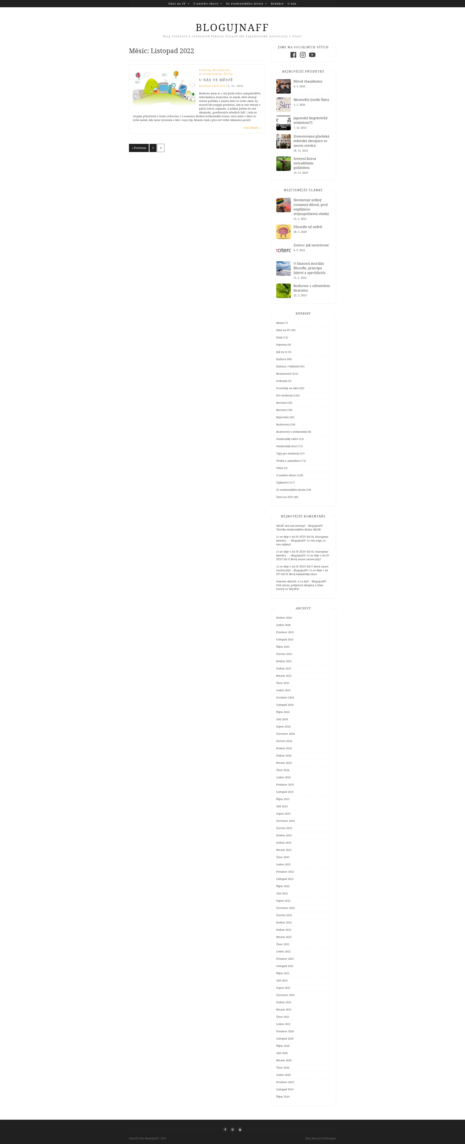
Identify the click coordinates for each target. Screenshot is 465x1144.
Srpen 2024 (283, 726)
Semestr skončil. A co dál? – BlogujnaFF (301, 581)
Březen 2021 (284, 1009)
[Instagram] (303, 57)
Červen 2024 (284, 741)
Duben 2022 (283, 929)
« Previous (139, 148)
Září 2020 (282, 1053)
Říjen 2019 (283, 1096)
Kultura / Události (287, 366)
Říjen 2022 (283, 886)
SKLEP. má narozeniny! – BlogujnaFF (299, 525)
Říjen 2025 (283, 646)
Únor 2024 (282, 770)
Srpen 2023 (283, 813)
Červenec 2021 (285, 995)
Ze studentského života (244, 3)
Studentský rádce (287, 439)
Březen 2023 (284, 849)
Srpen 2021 (283, 987)
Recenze (281, 402)
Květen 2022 (284, 922)
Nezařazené (221, 70)
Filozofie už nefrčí (308, 227)
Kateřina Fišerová (212, 86)
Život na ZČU (284, 497)
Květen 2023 (284, 835)
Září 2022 (282, 893)
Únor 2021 (282, 1016)
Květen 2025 (284, 661)
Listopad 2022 (285, 879)
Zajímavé (282, 482)
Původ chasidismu (308, 81)
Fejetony (205, 70)
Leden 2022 (283, 951)
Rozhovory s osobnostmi (291, 431)
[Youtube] (312, 57)
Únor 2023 (282, 857)
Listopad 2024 (285, 704)
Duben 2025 (283, 668)
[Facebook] (293, 57)
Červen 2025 (284, 654)
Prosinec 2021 (285, 958)
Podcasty (281, 381)
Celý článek (252, 127)
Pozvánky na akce (287, 388)
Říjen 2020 (283, 1045)
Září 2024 (282, 719)
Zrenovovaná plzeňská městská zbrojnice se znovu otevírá (311, 140)
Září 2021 (282, 980)
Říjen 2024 (283, 712)
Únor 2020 (282, 1067)
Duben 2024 (283, 755)
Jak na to (281, 351)
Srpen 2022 (283, 900)
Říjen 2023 (283, 799)
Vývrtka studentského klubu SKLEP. (298, 529)
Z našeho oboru (206, 3)
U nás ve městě (216, 80)
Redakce (277, 3)
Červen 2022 (284, 915)
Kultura (281, 359)
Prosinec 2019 (285, 1082)
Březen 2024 (284, 762)
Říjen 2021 (283, 973)
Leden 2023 (283, 864)
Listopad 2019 (285, 1089)
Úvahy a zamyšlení (288, 460)
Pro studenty (284, 395)
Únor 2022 (282, 944)
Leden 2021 (283, 1024)
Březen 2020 (284, 1060)
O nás (292, 3)
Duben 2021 (283, 1002)
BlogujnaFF (232, 27)
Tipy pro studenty (287, 453)
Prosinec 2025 (285, 632)
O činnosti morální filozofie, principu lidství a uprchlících (310, 268)
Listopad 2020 (285, 1038)
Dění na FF (177, 3)
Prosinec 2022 (285, 871)
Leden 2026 (283, 625)
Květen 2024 (284, 748)
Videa (279, 468)
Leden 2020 (283, 1074)
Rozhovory (283, 424)
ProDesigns (329, 1138)
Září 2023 (282, 806)
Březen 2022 (284, 937)
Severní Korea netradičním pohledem (305, 163)
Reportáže (282, 417)
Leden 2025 (283, 690)
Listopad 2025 (285, 639)
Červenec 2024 (285, 733)
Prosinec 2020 (285, 1031)
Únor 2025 (282, 683)
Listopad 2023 (285, 791)
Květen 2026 (284, 617)
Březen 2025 (284, 675)
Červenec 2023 (285, 820)
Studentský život (286, 446)
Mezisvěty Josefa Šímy (311, 100)
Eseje (279, 337)
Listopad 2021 (285, 966)
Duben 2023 (283, 842)
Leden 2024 (283, 777)
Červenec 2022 (285, 908)
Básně (280, 322)
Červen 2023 (284, 828)
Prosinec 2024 (285, 697)
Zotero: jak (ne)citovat (311, 245)
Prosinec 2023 (285, 784)
